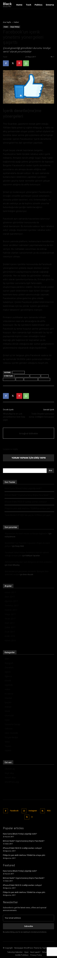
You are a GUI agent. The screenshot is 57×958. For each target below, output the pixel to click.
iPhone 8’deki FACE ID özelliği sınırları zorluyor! (26, 502)
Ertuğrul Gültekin (15, 57)
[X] (12, 63)
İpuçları (8, 702)
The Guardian (30, 379)
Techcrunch (18, 372)
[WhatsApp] (26, 63)
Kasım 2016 (10, 640)
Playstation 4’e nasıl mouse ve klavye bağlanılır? (26, 533)
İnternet (8, 698)
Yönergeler (44, 379)
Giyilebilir (9, 685)
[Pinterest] (19, 63)
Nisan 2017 (10, 618)
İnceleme (9, 693)
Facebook (35, 376)
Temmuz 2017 (11, 605)
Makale (8, 706)
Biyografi (9, 663)
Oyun (7, 719)
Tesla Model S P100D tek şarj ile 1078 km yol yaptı (27, 515)
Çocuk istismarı (22, 376)
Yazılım (8, 750)
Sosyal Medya (14, 27)
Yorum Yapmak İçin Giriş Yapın (29, 458)
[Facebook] (6, 63)
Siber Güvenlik (11, 733)
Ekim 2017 (9, 596)
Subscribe (28, 926)
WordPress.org (12, 781)
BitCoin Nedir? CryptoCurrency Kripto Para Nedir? (27, 495)
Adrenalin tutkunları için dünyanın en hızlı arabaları (28, 562)
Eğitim (8, 671)
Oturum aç (10, 768)
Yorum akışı (10, 777)
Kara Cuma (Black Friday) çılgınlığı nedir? (23, 488)
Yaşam (8, 746)
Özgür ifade (9, 379)
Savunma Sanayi (12, 724)
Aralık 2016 (10, 636)
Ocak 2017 (10, 631)
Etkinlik (8, 680)
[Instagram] (24, 811)
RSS (49, 810)
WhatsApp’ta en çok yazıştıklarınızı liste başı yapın (14, 416)
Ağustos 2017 (11, 601)
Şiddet (19, 379)
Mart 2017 (9, 623)
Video (7, 741)
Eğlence (8, 676)
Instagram (33, 810)
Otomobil (9, 715)
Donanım (9, 667)
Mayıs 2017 (10, 614)
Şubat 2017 (10, 627)
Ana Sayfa (7, 22)
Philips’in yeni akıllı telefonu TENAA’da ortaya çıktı (27, 508)
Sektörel (8, 728)
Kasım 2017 (10, 592)
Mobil (7, 711)
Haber (16, 22)
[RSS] (42, 811)
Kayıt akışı (9, 773)
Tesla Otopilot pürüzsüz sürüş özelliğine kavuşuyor (41, 415)
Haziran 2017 (11, 609)
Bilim (7, 658)
